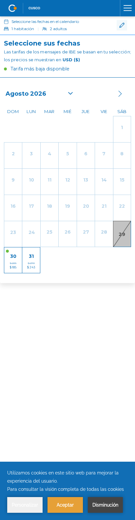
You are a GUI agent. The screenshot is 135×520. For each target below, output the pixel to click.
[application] (67, 491)
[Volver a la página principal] (24, 8)
